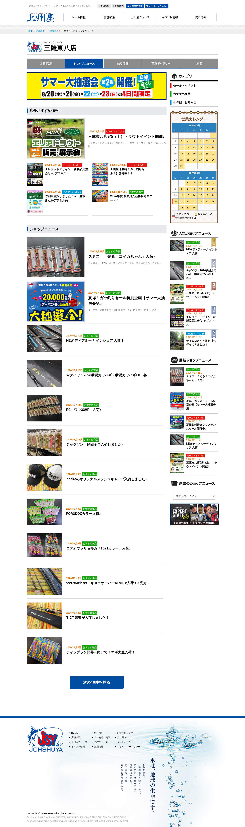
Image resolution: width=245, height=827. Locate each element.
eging (40, 821)
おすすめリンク (125, 732)
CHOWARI (61, 817)
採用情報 (98, 746)
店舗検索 (75, 737)
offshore (83, 821)
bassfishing (56, 821)
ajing (46, 821)
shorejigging (70, 821)
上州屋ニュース (79, 742)
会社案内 (121, 737)
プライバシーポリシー (128, 746)
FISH (92, 817)
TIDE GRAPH (120, 817)
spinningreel (112, 821)
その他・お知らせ (184, 102)
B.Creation (47, 817)
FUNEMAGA (104, 817)
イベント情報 (78, 746)
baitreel (124, 821)
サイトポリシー (125, 742)
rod (103, 821)
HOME (74, 732)
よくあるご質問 (102, 737)
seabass (31, 821)
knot (90, 821)
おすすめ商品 (181, 94)
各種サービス (101, 742)
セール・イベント (184, 85)
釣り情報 (98, 732)
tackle (97, 821)
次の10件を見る (96, 682)
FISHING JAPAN (78, 817)
